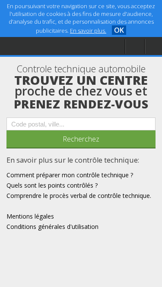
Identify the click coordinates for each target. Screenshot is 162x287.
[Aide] (135, 46)
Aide (23, 46)
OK (119, 30)
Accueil (26, 28)
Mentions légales (40, 63)
